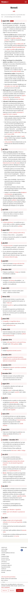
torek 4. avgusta (13, 114)
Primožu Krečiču (21, 420)
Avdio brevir (4, 547)
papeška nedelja (21, 496)
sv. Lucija (16, 536)
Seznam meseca (5, 558)
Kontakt (3, 572)
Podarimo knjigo (5, 556)
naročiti (17, 392)
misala (18, 163)
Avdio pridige (4, 549)
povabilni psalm (20, 43)
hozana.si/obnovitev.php (10, 257)
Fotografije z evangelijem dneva (11, 321)
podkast (20, 226)
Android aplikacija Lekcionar (8, 552)
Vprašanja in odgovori (6, 565)
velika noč (9, 303)
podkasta (14, 200)
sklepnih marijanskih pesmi (18, 47)
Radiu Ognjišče (11, 409)
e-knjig (16, 272)
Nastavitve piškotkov (6, 570)
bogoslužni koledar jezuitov (14, 350)
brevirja (12, 163)
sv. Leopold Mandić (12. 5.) (14, 470)
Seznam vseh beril (5, 560)
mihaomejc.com (11, 325)
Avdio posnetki (8, 142)
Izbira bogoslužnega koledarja (8, 576)
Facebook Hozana (22, 550)
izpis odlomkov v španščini (14, 509)
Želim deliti (4, 551)
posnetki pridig (14, 402)
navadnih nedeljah (16, 71)
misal (9, 390)
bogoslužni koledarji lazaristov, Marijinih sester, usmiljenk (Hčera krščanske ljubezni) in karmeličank (14, 359)
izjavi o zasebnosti (5, 587)
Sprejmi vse (19, 590)
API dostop (12, 280)
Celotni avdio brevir (8, 222)
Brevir (4, 473)
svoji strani (21, 99)
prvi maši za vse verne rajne (11, 86)
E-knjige (3, 554)
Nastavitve (12, 590)
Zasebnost (3, 568)
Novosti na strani (5, 563)
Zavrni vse (5, 590)
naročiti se (10, 305)
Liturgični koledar (7, 245)
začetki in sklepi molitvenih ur (16, 232)
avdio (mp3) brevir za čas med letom (16, 342)
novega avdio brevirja (18, 263)
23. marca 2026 (10, 134)
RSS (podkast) (15, 344)
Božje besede (6, 163)
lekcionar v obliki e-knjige (18, 450)
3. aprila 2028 (17, 132)
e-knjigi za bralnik (9, 49)
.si (4, 2)
